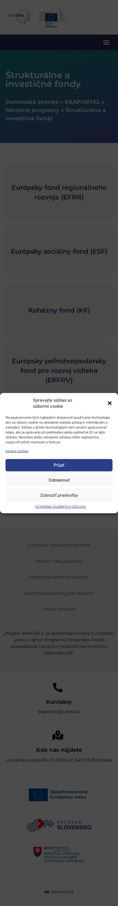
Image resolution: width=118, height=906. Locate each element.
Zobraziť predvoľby (59, 495)
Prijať (59, 465)
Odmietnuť (59, 480)
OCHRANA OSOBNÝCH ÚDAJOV (60, 506)
